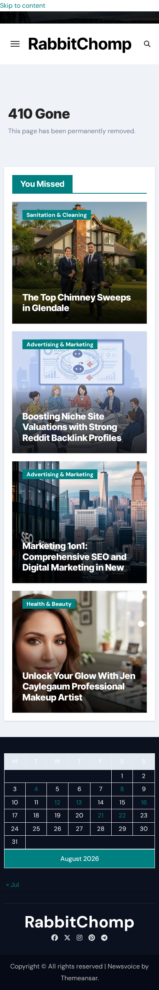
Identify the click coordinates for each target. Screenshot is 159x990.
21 (101, 815)
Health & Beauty (48, 603)
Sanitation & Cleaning (56, 214)
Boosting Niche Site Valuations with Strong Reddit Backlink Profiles (71, 427)
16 (144, 802)
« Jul (12, 884)
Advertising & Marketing (59, 344)
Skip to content (22, 5)
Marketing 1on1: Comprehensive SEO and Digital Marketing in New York (74, 561)
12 (57, 802)
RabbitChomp (80, 44)
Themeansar (79, 978)
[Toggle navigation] (15, 44)
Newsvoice (124, 966)
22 (122, 815)
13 (79, 802)
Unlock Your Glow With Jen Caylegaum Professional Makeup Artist (78, 686)
